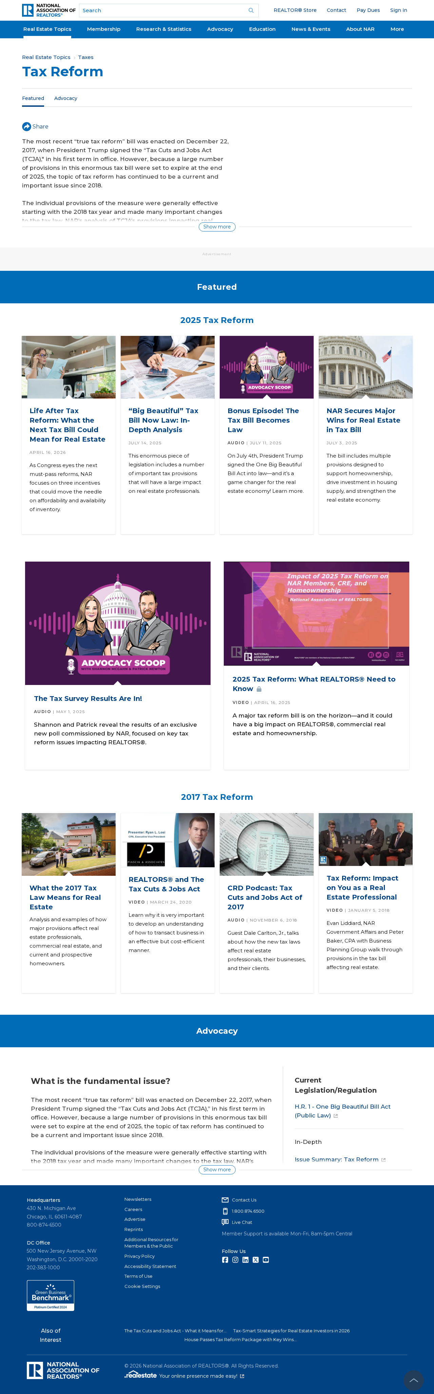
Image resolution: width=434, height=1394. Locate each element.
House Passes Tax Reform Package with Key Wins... (240, 1339)
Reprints (133, 1229)
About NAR (360, 29)
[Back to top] (413, 1380)
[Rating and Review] (50, 1309)
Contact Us (244, 1200)
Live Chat (242, 1222)
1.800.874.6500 (248, 1211)
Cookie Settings (142, 1286)
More (397, 29)
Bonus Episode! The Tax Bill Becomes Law (263, 420)
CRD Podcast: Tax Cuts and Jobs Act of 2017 (264, 897)
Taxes (86, 57)
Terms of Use (138, 1276)
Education (262, 29)
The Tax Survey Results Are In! (88, 698)
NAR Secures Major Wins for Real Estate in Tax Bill (363, 420)
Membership (103, 29)
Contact (336, 10)
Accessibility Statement (150, 1266)
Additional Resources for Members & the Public (151, 1243)
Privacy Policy (139, 1256)
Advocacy (220, 29)
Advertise (134, 1219)
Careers (133, 1209)
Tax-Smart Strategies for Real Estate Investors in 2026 (291, 1330)
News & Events (311, 29)
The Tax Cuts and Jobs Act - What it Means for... (175, 1330)
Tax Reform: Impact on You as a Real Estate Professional (362, 888)
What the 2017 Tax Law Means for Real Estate (65, 897)
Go (251, 10)
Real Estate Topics (47, 29)
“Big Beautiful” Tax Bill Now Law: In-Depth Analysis (163, 420)
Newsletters (137, 1199)
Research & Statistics (163, 29)
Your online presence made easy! (201, 1376)
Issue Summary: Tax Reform (337, 1159)
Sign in (398, 10)
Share (40, 126)
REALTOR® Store (295, 10)
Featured (33, 98)
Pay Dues (368, 10)
